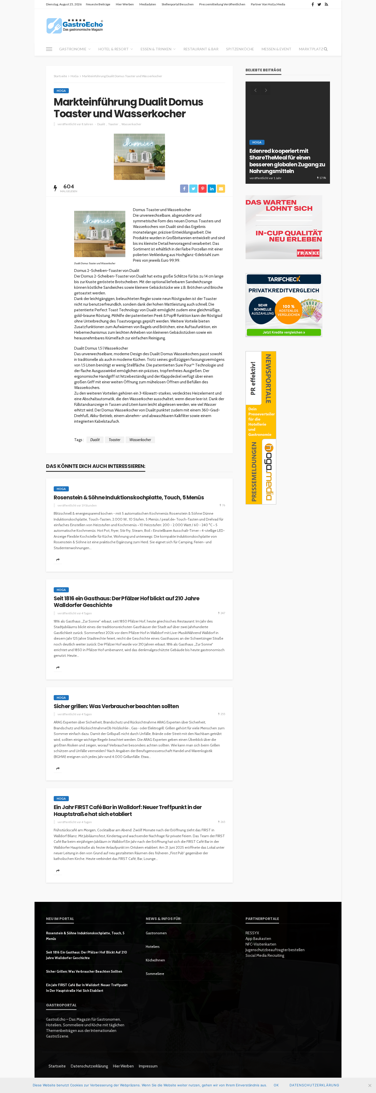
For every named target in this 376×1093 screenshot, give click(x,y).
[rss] (326, 4)
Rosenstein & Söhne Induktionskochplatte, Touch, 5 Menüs (129, 497)
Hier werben (125, 4)
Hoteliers (153, 947)
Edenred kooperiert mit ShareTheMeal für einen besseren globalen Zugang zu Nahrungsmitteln (287, 161)
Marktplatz (311, 49)
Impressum (148, 1066)
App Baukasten (258, 938)
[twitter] (319, 4)
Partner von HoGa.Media (268, 4)
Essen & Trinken (156, 49)
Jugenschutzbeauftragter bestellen (275, 950)
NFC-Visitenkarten (261, 944)
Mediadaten (147, 4)
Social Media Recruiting (265, 955)
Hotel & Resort (113, 49)
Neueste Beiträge (98, 4)
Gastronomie (72, 49)
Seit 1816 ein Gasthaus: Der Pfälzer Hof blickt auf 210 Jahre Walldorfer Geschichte (127, 602)
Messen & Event (276, 49)
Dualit (101, 124)
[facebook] (313, 4)
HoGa (61, 90)
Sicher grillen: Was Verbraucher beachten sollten (116, 706)
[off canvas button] (49, 49)
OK (276, 1085)
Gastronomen (156, 933)
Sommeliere (155, 974)
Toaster (113, 124)
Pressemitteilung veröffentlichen (222, 4)
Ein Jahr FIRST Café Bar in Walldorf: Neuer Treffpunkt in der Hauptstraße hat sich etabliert (128, 811)
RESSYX (252, 933)
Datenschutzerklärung (89, 1066)
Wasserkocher (131, 124)
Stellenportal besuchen (178, 4)
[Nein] (369, 1085)
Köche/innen (155, 960)
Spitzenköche (240, 49)
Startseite (57, 1066)
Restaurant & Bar (200, 49)
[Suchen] (325, 49)
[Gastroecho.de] (75, 25)
